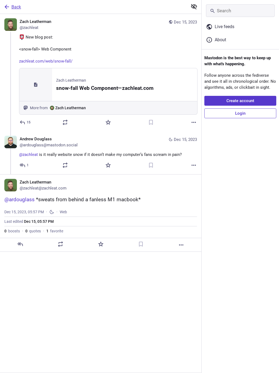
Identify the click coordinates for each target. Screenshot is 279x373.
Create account (240, 100)
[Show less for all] (194, 6)
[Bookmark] (151, 122)
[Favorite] (108, 122)
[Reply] (20, 244)
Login (240, 113)
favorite (54, 231)
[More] (193, 122)
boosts (12, 231)
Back (16, 7)
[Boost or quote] (65, 122)
